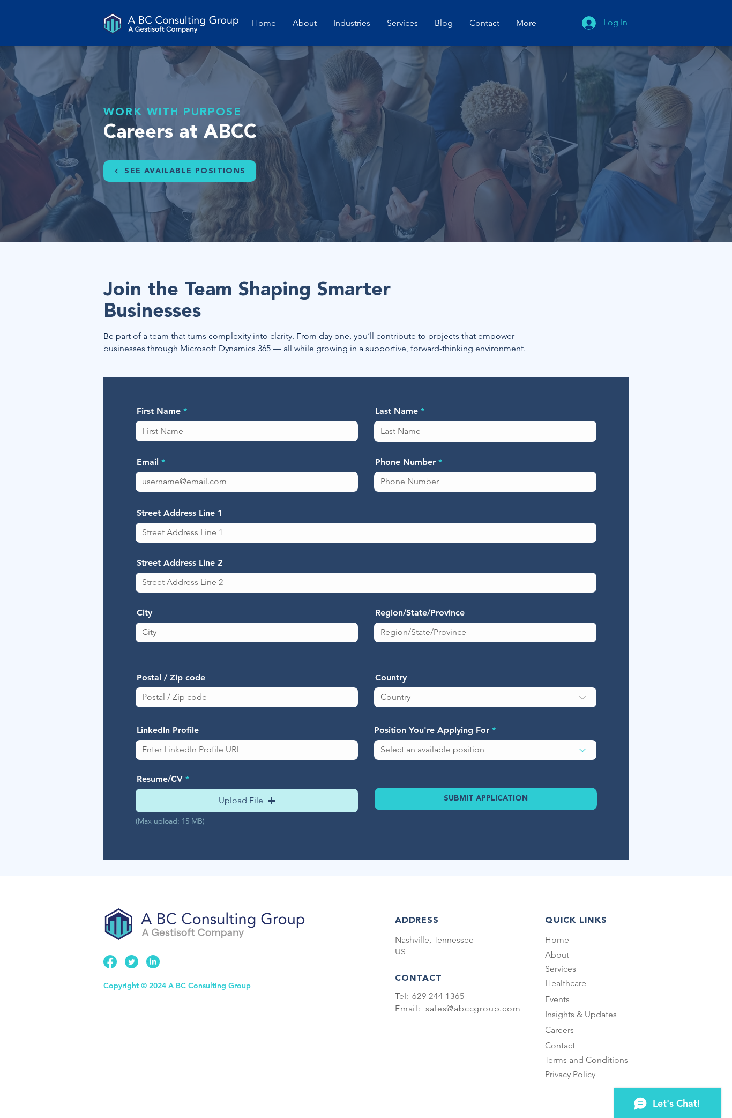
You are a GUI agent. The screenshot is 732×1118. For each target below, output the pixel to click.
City (144, 613)
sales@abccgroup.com (472, 1008)
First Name (159, 411)
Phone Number (405, 462)
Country (391, 677)
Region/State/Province (420, 613)
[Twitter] (131, 961)
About (557, 955)
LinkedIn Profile (168, 730)
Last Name (396, 411)
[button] (402, 23)
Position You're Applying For (431, 730)
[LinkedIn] (153, 961)
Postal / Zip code (171, 677)
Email (148, 462)
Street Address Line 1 (179, 513)
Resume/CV (160, 779)
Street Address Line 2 (179, 563)
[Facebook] (110, 961)
